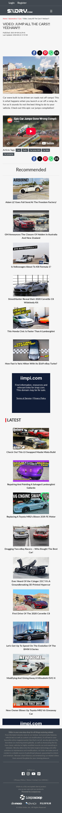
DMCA (44, 780)
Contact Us (36, 780)
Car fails (46, 150)
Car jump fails (35, 150)
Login (12, 3)
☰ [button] (51, 11)
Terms (29, 780)
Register (22, 3)
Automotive (13, 19)
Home (5, 19)
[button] (34, 52)
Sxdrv (25, 150)
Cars (19, 19)
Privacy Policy (20, 780)
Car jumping (8, 154)
